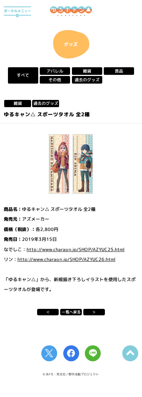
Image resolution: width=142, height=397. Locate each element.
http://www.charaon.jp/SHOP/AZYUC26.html (66, 259)
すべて (23, 76)
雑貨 (87, 71)
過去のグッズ (87, 80)
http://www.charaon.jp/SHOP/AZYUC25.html (76, 249)
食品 (119, 71)
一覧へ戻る (71, 312)
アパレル (55, 71)
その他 (55, 80)
